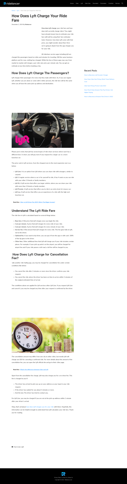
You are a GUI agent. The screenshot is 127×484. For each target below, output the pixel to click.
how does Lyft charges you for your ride (40, 407)
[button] (122, 3)
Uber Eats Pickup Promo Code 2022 (95, 86)
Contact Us (64, 477)
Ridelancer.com (68, 479)
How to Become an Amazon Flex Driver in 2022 (98, 96)
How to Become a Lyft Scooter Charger (96, 75)
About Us (70, 477)
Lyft (22, 447)
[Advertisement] (26, 40)
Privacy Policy (57, 477)
